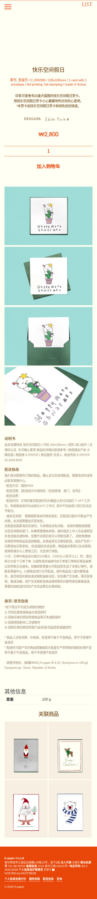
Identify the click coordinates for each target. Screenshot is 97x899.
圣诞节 (23, 80)
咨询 (59, 879)
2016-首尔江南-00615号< (53, 866)
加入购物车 (48, 166)
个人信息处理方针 (15, 879)
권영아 (47, 869)
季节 (13, 80)
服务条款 (34, 879)
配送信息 (48, 879)
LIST (87, 4)
